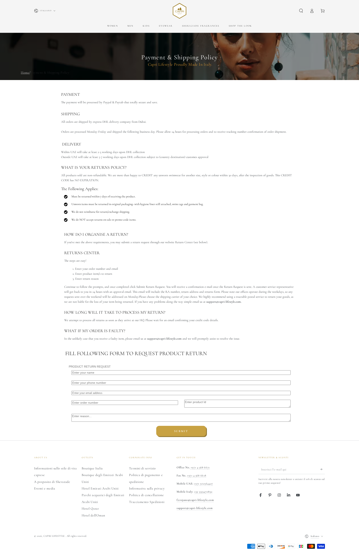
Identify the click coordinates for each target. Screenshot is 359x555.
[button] (301, 10)
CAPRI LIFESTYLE (54, 535)
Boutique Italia (92, 468)
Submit (181, 431)
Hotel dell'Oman (93, 515)
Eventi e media (44, 488)
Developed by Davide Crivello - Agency (59, 542)
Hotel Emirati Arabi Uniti (100, 488)
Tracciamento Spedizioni (146, 502)
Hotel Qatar (90, 508)
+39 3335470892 (203, 491)
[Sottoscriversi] (322, 469)
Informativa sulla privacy (147, 488)
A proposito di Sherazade (52, 482)
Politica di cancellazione (146, 495)
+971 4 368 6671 (200, 467)
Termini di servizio (142, 468)
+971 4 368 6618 (196, 475)
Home (25, 72)
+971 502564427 (203, 483)
